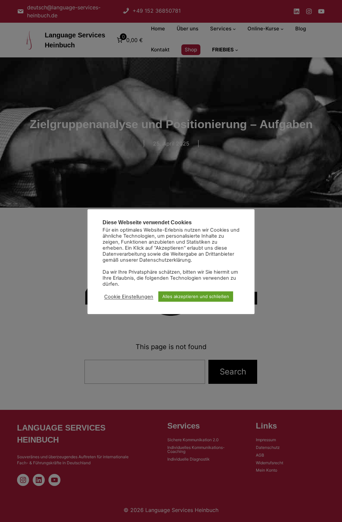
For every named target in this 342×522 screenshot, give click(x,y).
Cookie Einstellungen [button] (128, 297)
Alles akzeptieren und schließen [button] (195, 296)
